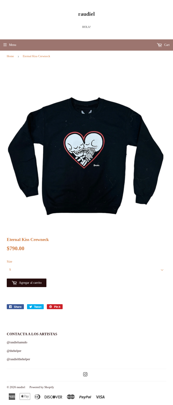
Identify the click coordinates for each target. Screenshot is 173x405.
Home (10, 56)
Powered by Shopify (42, 387)
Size (9, 261)
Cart (166, 45)
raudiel (86, 14)
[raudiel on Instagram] (85, 375)
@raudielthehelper (18, 359)
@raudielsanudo (17, 342)
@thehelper (14, 351)
